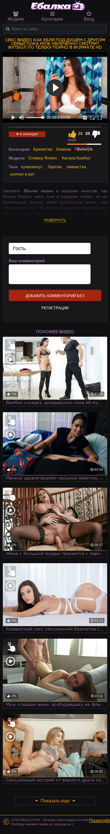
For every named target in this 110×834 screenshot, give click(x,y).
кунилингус (32, 166)
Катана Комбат (76, 157)
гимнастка (76, 166)
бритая (54, 166)
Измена (63, 149)
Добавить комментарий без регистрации (55, 297)
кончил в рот (22, 174)
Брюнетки (42, 149)
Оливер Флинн (42, 157)
